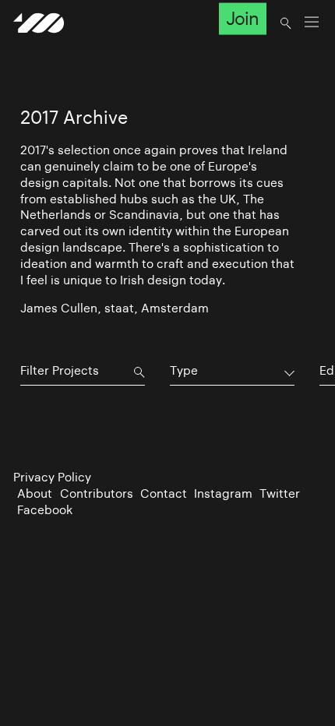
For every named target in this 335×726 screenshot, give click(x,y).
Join (242, 19)
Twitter (279, 493)
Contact (163, 493)
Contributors (96, 493)
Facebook (44, 509)
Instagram (223, 493)
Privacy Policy (52, 477)
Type (184, 370)
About (34, 493)
